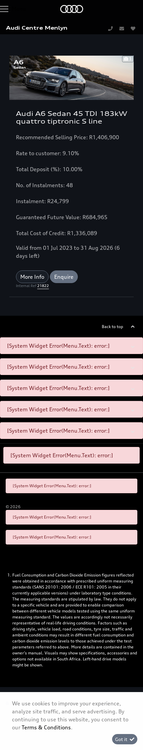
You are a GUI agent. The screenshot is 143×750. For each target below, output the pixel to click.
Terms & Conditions (46, 727)
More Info (32, 276)
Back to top (112, 326)
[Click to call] (110, 28)
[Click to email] (121, 28)
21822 (43, 285)
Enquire (63, 276)
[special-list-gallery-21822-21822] (71, 77)
